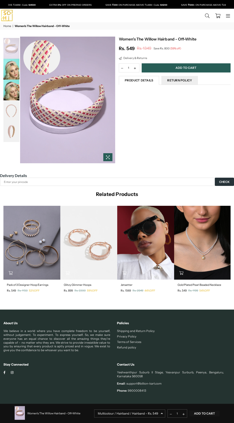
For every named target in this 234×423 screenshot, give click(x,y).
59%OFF (92, 290)
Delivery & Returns (135, 58)
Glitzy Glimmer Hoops (77, 284)
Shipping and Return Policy (136, 331)
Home (7, 26)
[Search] (207, 15)
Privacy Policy (126, 336)
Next (111, 100)
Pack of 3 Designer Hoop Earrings (27, 284)
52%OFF (34, 290)
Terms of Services (129, 342)
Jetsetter (127, 284)
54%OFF (204, 290)
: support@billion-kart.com (143, 383)
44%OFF (149, 290)
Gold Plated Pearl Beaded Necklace (199, 284)
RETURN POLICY (179, 80)
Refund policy (126, 347)
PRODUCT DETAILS (139, 80)
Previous (24, 100)
